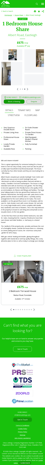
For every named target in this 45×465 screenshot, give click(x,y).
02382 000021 (11, 97)
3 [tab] (24, 89)
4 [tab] (20, 309)
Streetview (14, 115)
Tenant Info (24, 110)
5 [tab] (22, 309)
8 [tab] (29, 309)
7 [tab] (26, 309)
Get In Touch (22, 419)
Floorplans (30, 115)
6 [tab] (24, 309)
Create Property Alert (23, 256)
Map (37, 110)
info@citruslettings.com (31, 97)
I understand (25, 463)
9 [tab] (31, 309)
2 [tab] (22, 89)
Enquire (34, 101)
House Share (19, 15)
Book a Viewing (14, 101)
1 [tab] (20, 89)
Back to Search (7, 11)
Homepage (8, 15)
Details (9, 110)
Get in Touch (22, 349)
